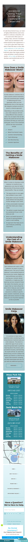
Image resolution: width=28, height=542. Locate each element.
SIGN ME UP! (12, 537)
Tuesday (8, 397)
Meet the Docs (13, 473)
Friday (7, 402)
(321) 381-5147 (14, 423)
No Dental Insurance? (13, 488)
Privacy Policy (16, 524)
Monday (8, 395)
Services (13, 478)
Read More (13, 365)
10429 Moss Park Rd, (14, 386)
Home (13, 469)
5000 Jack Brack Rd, (14, 419)
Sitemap (9, 524)
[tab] (5, 513)
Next (20, 513)
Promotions (13, 483)
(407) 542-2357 (14, 390)
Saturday (8, 404)
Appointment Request (13, 493)
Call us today (12, 56)
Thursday (8, 400)
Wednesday (9, 399)
